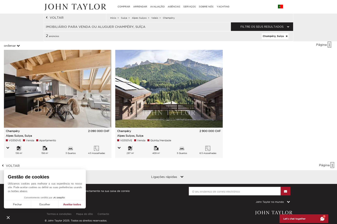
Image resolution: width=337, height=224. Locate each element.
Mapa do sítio (84, 214)
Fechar (17, 204)
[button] (8, 217)
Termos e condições (59, 214)
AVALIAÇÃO (157, 6)
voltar (57, 17)
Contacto (103, 214)
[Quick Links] (182, 177)
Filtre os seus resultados (262, 26)
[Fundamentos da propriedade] (8, 148)
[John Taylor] (75, 7)
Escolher (44, 204)
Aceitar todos (72, 204)
